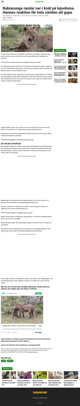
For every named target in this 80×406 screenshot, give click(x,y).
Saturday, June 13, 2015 (25, 212)
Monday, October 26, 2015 (26, 139)
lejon (3, 361)
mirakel (10, 361)
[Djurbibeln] (39, 2)
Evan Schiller (11, 139)
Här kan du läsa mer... (33, 352)
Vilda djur (8, 15)
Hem (4, 15)
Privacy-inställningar (40, 398)
